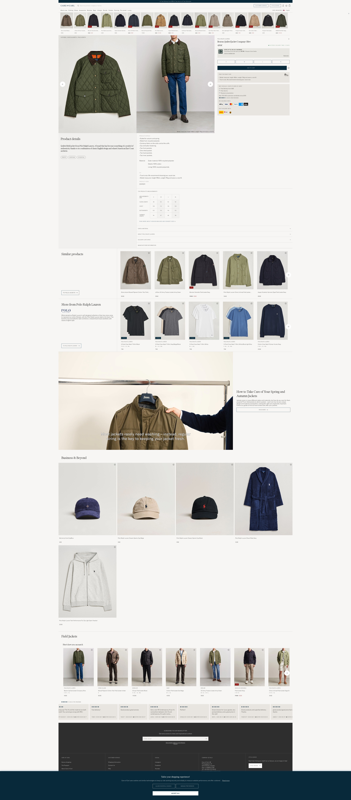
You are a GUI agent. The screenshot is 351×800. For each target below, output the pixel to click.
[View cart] (289, 5)
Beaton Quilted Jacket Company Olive (75, 690)
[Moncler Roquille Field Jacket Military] (147, 29)
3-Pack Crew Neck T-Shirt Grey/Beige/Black (168, 344)
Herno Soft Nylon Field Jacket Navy (133, 30)
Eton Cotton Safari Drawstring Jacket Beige (254, 30)
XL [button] (280, 61)
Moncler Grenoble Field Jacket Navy (93, 30)
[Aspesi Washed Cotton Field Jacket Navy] (174, 29)
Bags (94, 10)
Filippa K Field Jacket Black (266, 30)
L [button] (262, 61)
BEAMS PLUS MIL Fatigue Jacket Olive (281, 30)
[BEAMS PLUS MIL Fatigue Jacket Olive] (281, 29)
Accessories (82, 10)
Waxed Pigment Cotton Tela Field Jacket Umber (112, 690)
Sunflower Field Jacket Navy (186, 30)
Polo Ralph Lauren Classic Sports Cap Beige (131, 538)
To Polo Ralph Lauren (70, 345)
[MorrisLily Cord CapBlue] (87, 536)
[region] (175, 712)
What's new (64, 10)
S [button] (226, 61)
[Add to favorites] (149, 253)
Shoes (76, 10)
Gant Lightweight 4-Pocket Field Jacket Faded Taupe (227, 30)
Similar (72, 254)
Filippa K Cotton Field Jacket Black (240, 30)
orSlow (203, 688)
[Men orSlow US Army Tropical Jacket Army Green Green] (80, 20)
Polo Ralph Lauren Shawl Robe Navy (245, 538)
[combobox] (288, 10)
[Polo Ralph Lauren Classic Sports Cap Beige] (146, 536)
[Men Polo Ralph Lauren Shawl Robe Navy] (263, 499)
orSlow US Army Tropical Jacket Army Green (79, 30)
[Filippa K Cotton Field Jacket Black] (241, 29)
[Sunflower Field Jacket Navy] (187, 29)
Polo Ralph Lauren (223, 38)
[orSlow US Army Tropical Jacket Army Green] (80, 29)
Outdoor (110, 10)
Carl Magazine (277, 10)
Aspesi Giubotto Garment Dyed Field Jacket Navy (120, 30)
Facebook (158, 765)
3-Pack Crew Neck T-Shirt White (198, 344)
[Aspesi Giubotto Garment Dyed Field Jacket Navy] (120, 29)
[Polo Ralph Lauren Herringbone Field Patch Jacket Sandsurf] (160, 29)
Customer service (261, 5)
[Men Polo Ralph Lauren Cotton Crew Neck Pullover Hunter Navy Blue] (272, 321)
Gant (168, 688)
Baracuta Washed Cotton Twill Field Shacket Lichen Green (200, 30)
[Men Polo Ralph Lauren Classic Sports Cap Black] (205, 499)
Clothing (70, 10)
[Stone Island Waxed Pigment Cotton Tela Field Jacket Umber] (66, 29)
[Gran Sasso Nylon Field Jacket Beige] (214, 29)
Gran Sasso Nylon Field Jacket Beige (214, 30)
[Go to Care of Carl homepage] (68, 5)
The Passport (65, 765)
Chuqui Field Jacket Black (139, 690)
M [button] (244, 61)
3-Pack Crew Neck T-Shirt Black (130, 344)
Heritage (72, 157)
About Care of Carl (67, 768)
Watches (89, 10)
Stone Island (102, 688)
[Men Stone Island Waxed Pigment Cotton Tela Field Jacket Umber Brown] (66, 20)
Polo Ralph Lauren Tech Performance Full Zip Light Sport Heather (78, 620)
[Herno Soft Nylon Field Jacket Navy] (133, 29)
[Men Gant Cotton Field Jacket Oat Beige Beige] (181, 667)
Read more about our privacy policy (175, 743)
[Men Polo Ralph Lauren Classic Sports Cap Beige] (146, 499)
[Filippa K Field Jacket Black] (268, 29)
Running (116, 10)
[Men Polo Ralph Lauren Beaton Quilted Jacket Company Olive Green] (78, 667)
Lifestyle (99, 10)
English (288, 10)
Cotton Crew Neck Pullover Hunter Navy (269, 344)
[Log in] (283, 6)
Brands (105, 10)
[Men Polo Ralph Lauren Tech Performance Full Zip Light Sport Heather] (87, 581)
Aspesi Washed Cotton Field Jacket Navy (173, 30)
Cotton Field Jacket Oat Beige (175, 690)
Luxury (129, 10)
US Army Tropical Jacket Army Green (211, 690)
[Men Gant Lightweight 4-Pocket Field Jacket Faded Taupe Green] (227, 20)
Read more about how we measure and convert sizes (156, 221)
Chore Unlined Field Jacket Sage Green (280, 690)
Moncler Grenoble (240, 688)
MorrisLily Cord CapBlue (66, 538)
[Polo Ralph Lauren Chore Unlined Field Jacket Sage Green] (107, 29)
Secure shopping (66, 762)
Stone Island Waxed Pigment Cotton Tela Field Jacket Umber (66, 30)
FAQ (109, 768)
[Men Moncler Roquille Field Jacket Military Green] (147, 20)
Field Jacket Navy (240, 690)
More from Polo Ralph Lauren (81, 304)
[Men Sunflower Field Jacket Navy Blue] (187, 20)
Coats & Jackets (72, 37)
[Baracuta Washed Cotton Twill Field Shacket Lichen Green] (201, 29)
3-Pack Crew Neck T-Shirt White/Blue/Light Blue (238, 344)
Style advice (275, 5)
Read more (286, 55)
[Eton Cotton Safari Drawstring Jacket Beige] (254, 29)
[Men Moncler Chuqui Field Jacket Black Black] (147, 667)
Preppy (64, 157)
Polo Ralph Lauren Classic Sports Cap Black (190, 538)
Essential (81, 157)
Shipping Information (114, 762)
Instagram (158, 762)
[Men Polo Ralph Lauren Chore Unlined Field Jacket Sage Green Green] (107, 20)
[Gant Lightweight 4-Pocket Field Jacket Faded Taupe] (227, 29)
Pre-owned (123, 10)
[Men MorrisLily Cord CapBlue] (87, 499)
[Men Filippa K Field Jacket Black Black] (268, 20)
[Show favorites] (286, 6)
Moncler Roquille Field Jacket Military (146, 30)
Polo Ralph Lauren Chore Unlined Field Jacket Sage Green (106, 30)
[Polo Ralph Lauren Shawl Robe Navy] (263, 536)
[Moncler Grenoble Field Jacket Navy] (93, 29)
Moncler (135, 688)
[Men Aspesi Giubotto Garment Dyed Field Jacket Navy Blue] (120, 20)
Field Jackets (82, 37)
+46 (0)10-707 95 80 (210, 769)
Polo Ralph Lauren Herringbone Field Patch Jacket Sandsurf (160, 30)
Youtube (157, 768)
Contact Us (111, 765)
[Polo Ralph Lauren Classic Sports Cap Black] (205, 536)
